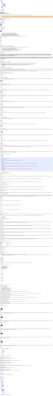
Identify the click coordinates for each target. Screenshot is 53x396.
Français (5, 5)
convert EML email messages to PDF (28, 95)
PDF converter (5, 78)
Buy (2, 281)
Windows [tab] (2, 19)
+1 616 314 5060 (1, 376)
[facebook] (0, 395)
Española (5, 4)
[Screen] (0, 38)
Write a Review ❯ (2, 348)
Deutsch (3, 389)
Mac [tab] (3, 19)
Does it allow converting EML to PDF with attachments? (4, 292)
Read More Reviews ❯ (7, 348)
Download (3, 274)
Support (2, 6)
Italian (3, 390)
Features (2, 350)
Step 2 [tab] (1, 155)
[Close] (0, 356)
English (4, 3)
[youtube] (2, 395)
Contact (2, 7)
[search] (1, 8)
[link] (5, 182)
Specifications (3, 351)
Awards (2, 352)
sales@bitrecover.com (2, 378)
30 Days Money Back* (2, 23)
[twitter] (1, 395)
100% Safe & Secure (1, 21)
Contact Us (2, 381)
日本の (4, 391)
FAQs (2, 353)
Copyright (2, 386)
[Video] (0, 40)
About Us (2, 380)
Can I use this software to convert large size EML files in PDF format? (6, 290)
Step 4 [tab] (1, 156)
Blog (1, 2)
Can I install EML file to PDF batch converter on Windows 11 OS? (5, 294)
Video (2, 349)
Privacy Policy (2, 385)
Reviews (3, 354)
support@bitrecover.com (2, 377)
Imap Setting (3, 392)
